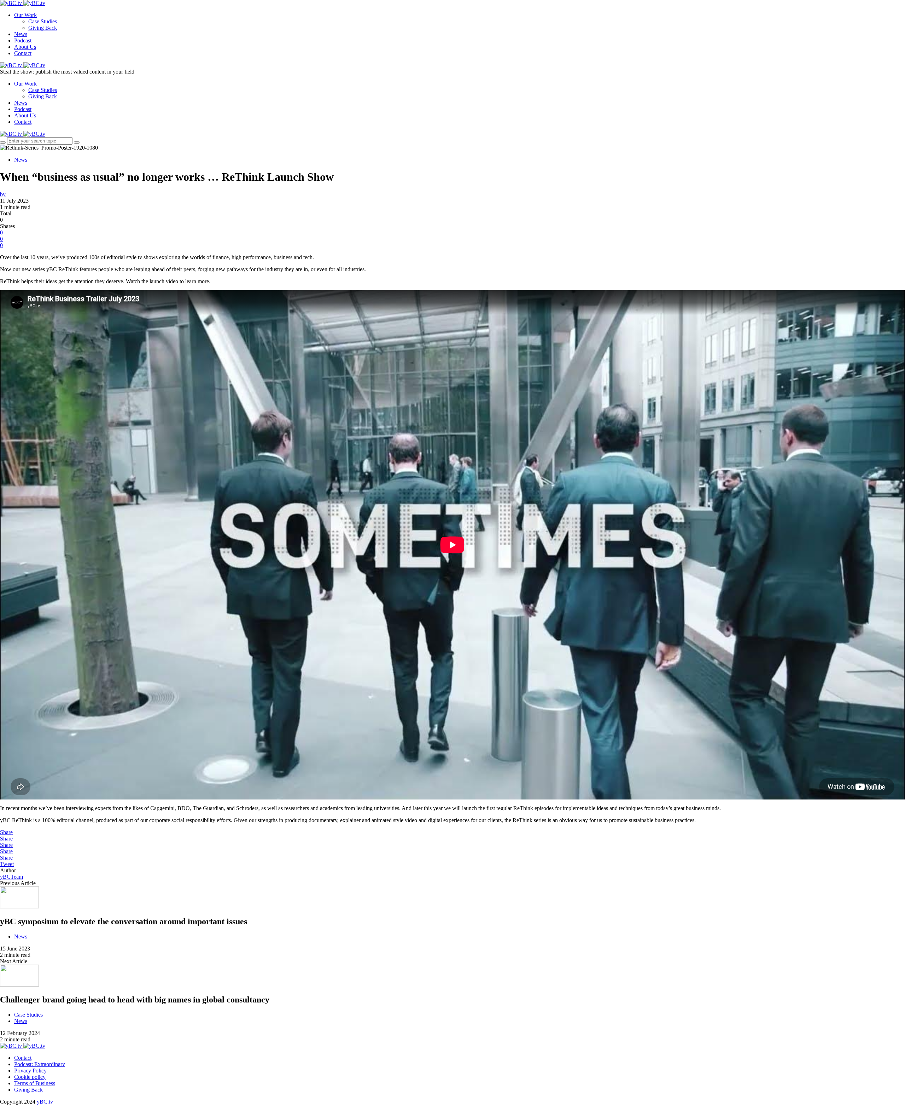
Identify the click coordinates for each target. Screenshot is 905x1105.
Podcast (22, 40)
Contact (22, 53)
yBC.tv (45, 1102)
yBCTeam (11, 877)
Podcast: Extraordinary (39, 1064)
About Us (25, 47)
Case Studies (42, 21)
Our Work (25, 15)
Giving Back (42, 28)
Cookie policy (30, 1077)
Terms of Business (34, 1083)
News (20, 34)
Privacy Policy (30, 1071)
